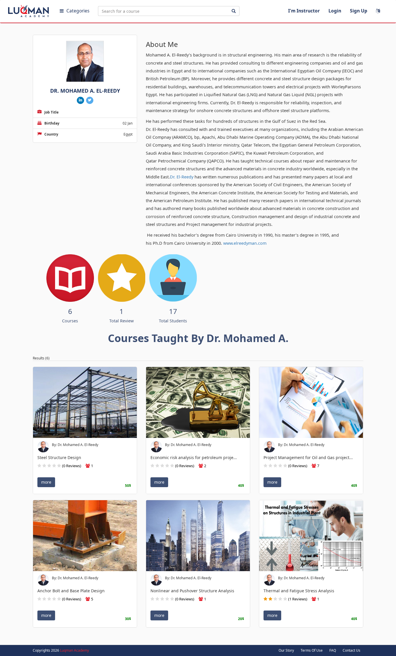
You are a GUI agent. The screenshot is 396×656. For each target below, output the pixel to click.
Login (334, 11)
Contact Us (351, 650)
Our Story (286, 650)
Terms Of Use (312, 650)
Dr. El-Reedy (181, 177)
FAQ (332, 650)
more (46, 482)
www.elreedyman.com (244, 243)
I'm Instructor (304, 11)
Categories (77, 11)
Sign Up (358, 11)
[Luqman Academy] (29, 10)
